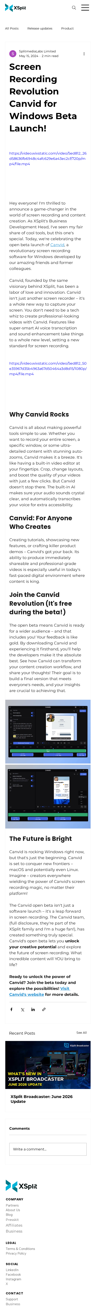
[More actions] (84, 53)
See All (81, 1033)
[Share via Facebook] (11, 1009)
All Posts (12, 28)
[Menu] (85, 7)
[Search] (74, 7)
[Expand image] (48, 732)
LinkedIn (12, 1238)
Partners (12, 1174)
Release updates (39, 28)
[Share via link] (44, 1009)
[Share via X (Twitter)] (22, 1009)
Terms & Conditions (20, 1217)
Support (12, 1268)
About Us (13, 1178)
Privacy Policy (16, 1222)
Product (67, 28)
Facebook (13, 1243)
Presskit (12, 1188)
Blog (9, 1183)
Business (13, 1272)
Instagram (13, 1248)
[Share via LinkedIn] (33, 1009)
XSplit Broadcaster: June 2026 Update (41, 1099)
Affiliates (14, 1194)
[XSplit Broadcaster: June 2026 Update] (48, 1065)
